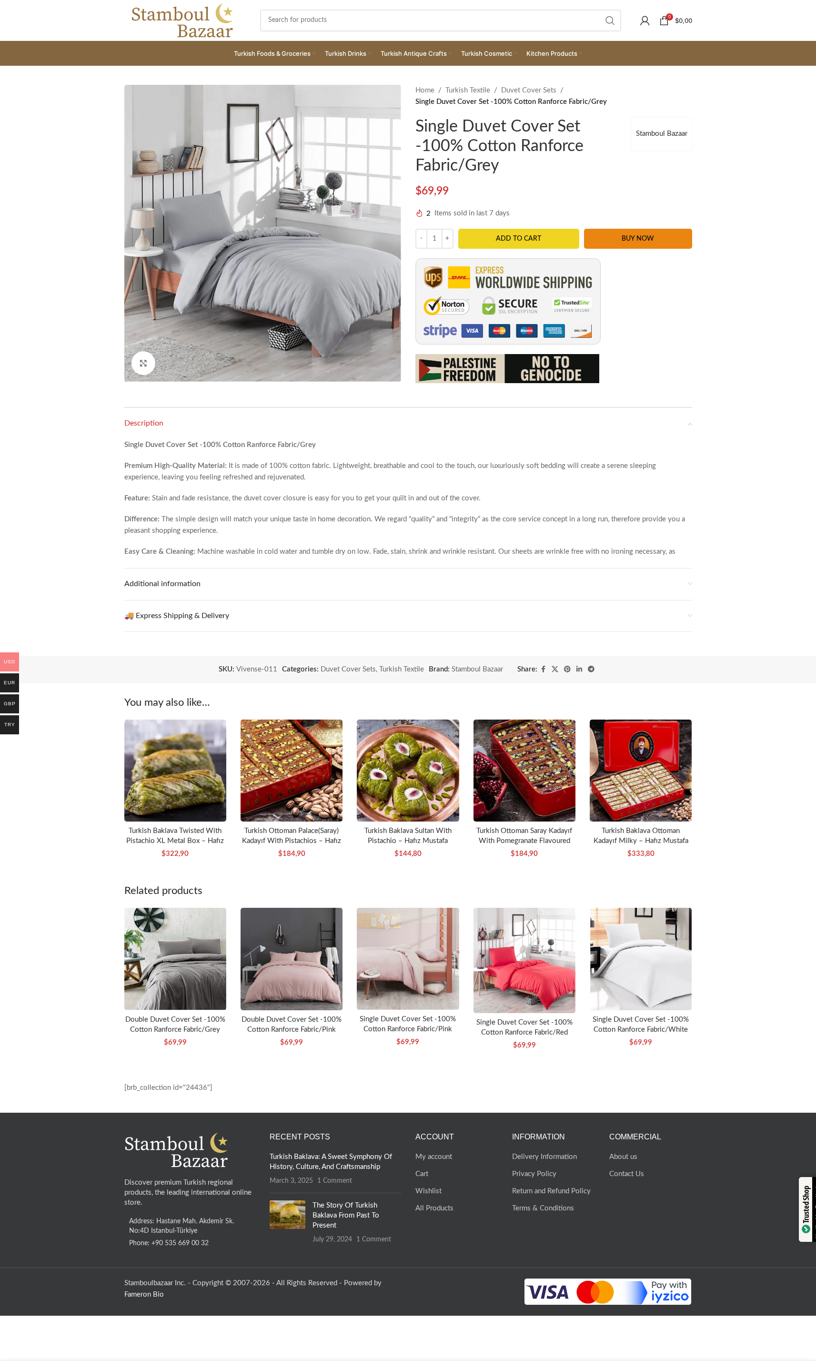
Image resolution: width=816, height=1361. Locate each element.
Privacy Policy (534, 1174)
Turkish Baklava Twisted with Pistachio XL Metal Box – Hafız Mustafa (175, 840)
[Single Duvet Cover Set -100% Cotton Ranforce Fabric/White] (641, 959)
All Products (434, 1208)
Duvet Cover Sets (528, 90)
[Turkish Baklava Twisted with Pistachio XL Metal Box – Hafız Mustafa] (175, 771)
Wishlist (428, 1191)
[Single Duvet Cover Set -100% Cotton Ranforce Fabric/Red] (524, 960)
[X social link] (555, 669)
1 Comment (334, 1181)
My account (433, 1156)
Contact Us (626, 1174)
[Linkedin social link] (579, 669)
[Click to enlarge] (143, 363)
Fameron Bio (144, 1294)
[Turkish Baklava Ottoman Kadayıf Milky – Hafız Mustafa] (641, 771)
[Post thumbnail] (287, 1222)
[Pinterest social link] (567, 669)
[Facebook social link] (543, 669)
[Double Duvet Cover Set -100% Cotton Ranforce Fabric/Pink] (292, 959)
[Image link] (176, 1149)
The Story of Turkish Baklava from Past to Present (345, 1215)
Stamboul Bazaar (661, 133)
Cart (421, 1174)
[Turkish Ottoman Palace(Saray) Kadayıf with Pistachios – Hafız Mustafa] (292, 771)
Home (424, 90)
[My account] (645, 20)
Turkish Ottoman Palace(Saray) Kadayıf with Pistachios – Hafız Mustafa (291, 840)
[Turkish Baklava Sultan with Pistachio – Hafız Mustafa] (408, 771)
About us (623, 1156)
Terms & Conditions (543, 1208)
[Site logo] (182, 19)
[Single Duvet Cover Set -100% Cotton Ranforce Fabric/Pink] (408, 959)
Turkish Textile (467, 90)
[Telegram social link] (591, 669)
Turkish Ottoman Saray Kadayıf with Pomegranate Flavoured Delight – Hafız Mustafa (524, 840)
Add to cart (518, 238)
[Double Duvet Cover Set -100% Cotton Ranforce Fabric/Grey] (175, 959)
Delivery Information (544, 1156)
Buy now (638, 238)
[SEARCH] (610, 20)
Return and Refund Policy (551, 1191)
